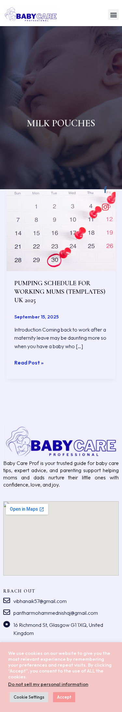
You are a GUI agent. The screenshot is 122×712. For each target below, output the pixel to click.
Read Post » (29, 362)
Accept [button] (64, 697)
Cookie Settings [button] (29, 697)
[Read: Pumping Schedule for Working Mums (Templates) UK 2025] (61, 229)
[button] (113, 14)
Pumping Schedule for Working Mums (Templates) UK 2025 (59, 291)
